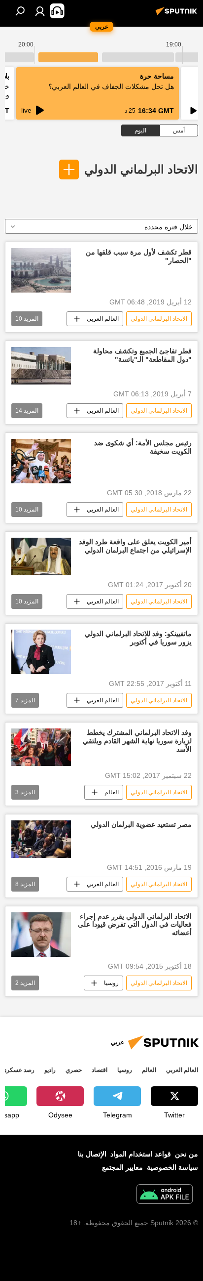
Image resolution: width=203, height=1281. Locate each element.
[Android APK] (164, 1195)
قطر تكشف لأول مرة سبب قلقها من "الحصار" (139, 256)
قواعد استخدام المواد (140, 1154)
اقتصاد (99, 1070)
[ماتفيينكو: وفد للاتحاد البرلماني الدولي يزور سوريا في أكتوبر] (41, 652)
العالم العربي (103, 318)
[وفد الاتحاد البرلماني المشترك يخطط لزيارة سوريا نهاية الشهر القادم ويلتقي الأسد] (41, 747)
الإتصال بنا (92, 1154)
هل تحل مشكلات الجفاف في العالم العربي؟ (111, 86)
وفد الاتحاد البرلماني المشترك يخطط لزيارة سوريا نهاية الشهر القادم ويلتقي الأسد (137, 740)
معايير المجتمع (122, 1167)
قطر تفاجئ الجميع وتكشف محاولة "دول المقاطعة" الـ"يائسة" (142, 355)
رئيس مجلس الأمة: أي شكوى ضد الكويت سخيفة (143, 447)
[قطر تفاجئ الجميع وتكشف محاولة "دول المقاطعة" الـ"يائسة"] (41, 365)
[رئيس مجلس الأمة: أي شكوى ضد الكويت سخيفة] (41, 461)
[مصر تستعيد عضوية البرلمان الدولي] (41, 839)
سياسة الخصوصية (172, 1167)
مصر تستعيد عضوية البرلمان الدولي (141, 824)
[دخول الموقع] (40, 11)
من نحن (186, 1154)
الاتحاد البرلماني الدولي (141, 169)
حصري (74, 1070)
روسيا (111, 983)
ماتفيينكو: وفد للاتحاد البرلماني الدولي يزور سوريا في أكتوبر (138, 638)
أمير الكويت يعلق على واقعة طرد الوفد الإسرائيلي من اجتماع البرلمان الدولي (135, 546)
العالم (111, 792)
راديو (50, 1070)
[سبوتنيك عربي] (178, 15)
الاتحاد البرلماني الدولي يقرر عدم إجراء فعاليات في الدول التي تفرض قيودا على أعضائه (135, 924)
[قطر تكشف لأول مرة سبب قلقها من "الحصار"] (41, 270)
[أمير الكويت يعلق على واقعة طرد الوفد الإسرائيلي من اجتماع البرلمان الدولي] (41, 556)
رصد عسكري (18, 1070)
